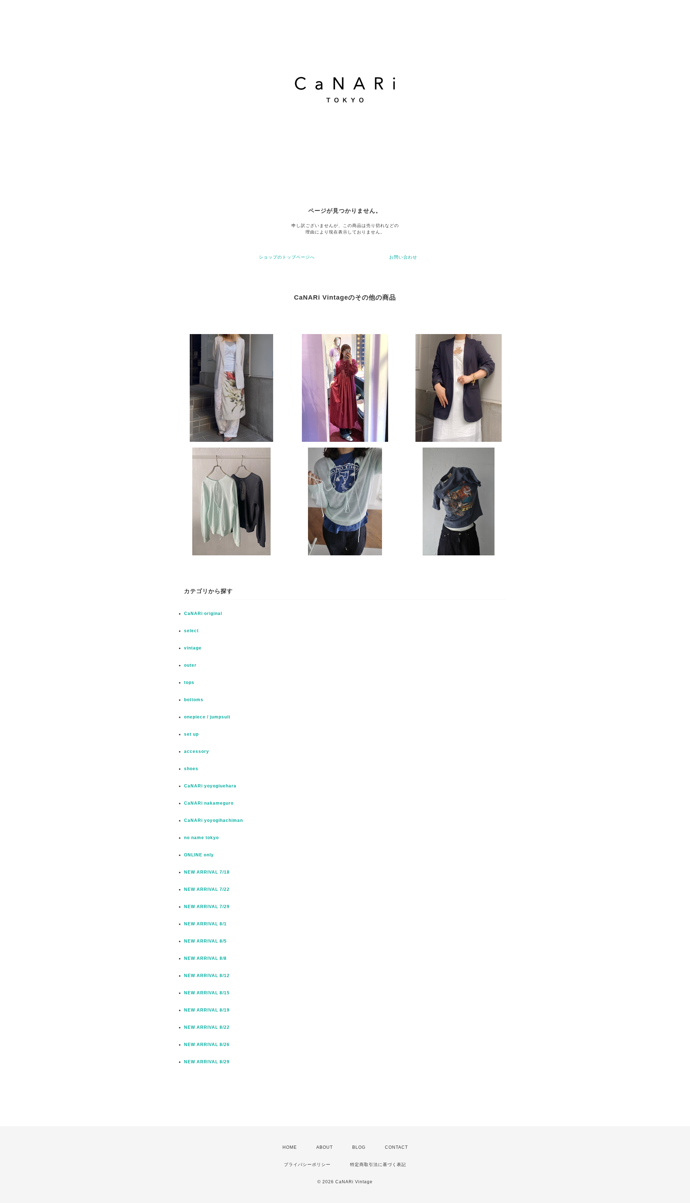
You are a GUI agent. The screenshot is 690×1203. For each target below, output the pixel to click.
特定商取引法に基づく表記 (378, 1164)
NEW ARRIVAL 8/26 (207, 1044)
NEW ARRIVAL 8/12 (207, 975)
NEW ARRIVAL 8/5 (205, 941)
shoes (191, 768)
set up (191, 734)
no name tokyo (201, 837)
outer (190, 665)
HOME (289, 1147)
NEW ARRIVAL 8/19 (207, 1010)
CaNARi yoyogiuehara (210, 785)
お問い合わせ (403, 257)
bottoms (193, 699)
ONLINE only (199, 854)
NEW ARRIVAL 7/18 (207, 872)
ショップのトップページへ (287, 257)
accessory (196, 751)
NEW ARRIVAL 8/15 (207, 992)
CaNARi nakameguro (209, 803)
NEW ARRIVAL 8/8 (205, 958)
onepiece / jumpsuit (207, 717)
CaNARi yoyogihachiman (213, 820)
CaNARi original (203, 613)
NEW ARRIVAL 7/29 (207, 906)
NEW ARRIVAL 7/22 (207, 889)
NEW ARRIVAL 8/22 (207, 1027)
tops (189, 682)
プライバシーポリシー (307, 1164)
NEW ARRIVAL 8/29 (207, 1061)
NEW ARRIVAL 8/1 (205, 923)
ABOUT (324, 1147)
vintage (193, 648)
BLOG (358, 1147)
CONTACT (396, 1147)
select (191, 630)
